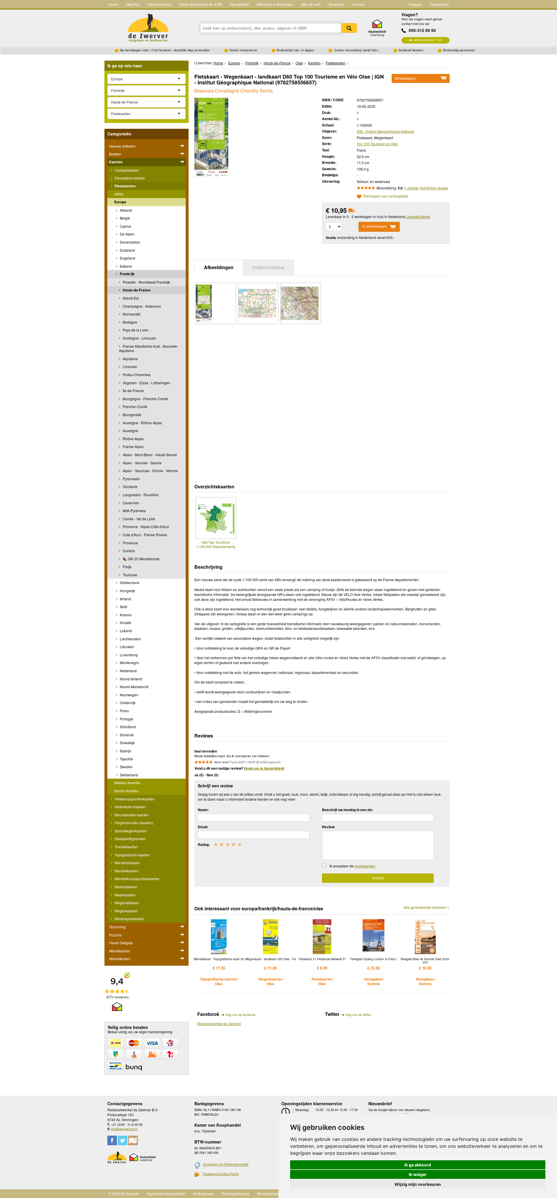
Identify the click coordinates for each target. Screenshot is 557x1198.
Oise (299, 62)
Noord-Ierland (130, 678)
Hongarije (127, 590)
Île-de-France (133, 390)
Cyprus (125, 226)
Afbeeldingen (219, 267)
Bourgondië (131, 414)
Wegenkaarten (126, 910)
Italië (123, 606)
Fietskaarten (124, 186)
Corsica (128, 550)
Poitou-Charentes (136, 374)
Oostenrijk (127, 702)
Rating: (204, 844)
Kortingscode (203, 1193)
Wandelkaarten (126, 870)
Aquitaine (130, 358)
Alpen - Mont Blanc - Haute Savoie (149, 454)
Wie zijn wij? (311, 4)
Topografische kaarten (132, 854)
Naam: (203, 809)
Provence (130, 542)
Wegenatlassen (126, 902)
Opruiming (117, 926)
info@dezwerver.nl (124, 1128)
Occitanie (130, 486)
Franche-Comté (134, 406)
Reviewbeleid (268, 1193)
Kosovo (125, 614)
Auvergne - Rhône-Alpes (142, 422)
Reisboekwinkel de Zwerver (219, 1023)
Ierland (125, 598)
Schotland (127, 726)
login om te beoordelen (264, 768)
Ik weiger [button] (418, 1174)
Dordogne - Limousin (139, 338)
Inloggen (415, 4)
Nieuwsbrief (239, 4)
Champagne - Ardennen (141, 306)
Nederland (128, 670)
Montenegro (129, 662)
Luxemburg (128, 654)
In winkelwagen (374, 226)
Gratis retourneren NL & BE (200, 4)
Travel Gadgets (121, 942)
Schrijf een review (434, 187)
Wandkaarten (119, 950)
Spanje (125, 750)
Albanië (125, 210)
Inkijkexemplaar (268, 267)
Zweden (126, 766)
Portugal (126, 718)
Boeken (115, 153)
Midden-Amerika (127, 782)
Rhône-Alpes (133, 438)
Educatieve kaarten (129, 177)
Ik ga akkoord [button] (417, 1164)
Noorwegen (128, 694)
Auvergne (130, 430)
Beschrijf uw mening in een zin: (347, 809)
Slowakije (127, 742)
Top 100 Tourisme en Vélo (377, 143)
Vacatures (336, 4)
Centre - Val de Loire (138, 518)
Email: (203, 826)
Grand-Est (130, 298)
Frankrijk (127, 273)
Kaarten (115, 161)
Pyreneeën (131, 478)
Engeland (127, 257)
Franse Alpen (133, 446)
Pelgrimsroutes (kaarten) (133, 822)
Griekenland (129, 582)
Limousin (129, 366)
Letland (125, 630)
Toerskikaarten (126, 846)
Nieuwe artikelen (122, 146)
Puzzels (115, 934)
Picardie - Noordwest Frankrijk (146, 282)
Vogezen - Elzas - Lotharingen (146, 382)
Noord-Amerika (126, 790)
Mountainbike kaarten (131, 814)
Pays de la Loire (135, 329)
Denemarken (129, 242)
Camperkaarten (126, 170)
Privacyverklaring (235, 1193)
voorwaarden (365, 865)
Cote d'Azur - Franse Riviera (144, 534)
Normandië (131, 313)
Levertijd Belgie (418, 216)
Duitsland (127, 250)
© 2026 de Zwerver (123, 1193)
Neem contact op (428, 40)
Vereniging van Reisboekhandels (226, 1164)
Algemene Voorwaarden (166, 1193)
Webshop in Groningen (275, 4)
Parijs (126, 566)
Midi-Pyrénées (134, 510)
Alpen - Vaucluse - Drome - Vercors (150, 470)
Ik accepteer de (352, 865)
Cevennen (130, 502)
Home (113, 4)
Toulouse (129, 574)
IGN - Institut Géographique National (385, 131)
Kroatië (125, 622)
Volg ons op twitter (358, 1014)
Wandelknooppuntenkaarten (137, 878)
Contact (358, 4)
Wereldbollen (119, 958)
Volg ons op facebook (240, 1014)
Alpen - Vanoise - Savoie (142, 462)
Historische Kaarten (130, 806)
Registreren (439, 4)
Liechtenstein (130, 638)
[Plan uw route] (133, 1140)
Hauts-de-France (136, 290)
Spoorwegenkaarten (130, 830)
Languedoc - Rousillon (140, 494)
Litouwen (126, 646)
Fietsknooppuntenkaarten (134, 798)
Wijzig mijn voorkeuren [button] (418, 1184)
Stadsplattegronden (130, 838)
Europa (120, 201)
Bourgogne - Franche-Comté (145, 398)
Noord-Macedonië (134, 686)
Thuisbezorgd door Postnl (220, 1173)
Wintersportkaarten (129, 918)
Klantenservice (159, 4)
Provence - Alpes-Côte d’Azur (145, 526)
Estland (125, 266)
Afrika (118, 193)
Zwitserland (128, 774)
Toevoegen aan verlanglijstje (385, 196)
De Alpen (127, 233)
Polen (124, 710)
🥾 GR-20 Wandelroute (141, 558)
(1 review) (411, 187)
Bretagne (129, 322)
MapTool (133, 4)
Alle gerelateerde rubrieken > (427, 907)
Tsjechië (126, 758)
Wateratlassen (125, 886)
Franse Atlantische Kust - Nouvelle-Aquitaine (148, 348)
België (124, 217)
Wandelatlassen (127, 862)
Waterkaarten (125, 894)
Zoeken (349, 28)
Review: (328, 826)
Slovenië (126, 734)
